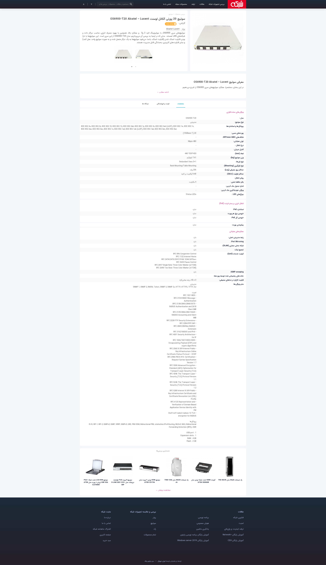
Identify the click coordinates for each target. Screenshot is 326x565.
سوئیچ (171, 14)
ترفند (193, 4)
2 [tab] (135, 66)
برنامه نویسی (203, 517)
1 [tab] (132, 66)
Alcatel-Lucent (173, 29)
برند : (183, 29)
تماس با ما (167, 4)
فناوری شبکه (238, 517)
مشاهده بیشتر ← (163, 490)
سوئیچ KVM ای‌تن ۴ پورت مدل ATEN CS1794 (149, 481)
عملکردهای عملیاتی (236, 231)
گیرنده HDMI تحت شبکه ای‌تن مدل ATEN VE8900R (203, 481)
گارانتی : (181, 23)
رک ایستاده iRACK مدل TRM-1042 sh (176, 481)
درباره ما (107, 517)
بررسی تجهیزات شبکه (217, 4)
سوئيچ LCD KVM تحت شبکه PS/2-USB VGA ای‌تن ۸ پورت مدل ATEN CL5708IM (96, 482)
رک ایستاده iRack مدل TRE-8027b (230, 480)
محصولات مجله (181, 4)
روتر (154, 517)
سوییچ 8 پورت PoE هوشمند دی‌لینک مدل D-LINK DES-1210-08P (122, 482)
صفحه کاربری (105, 534)
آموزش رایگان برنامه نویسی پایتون (194, 534)
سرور (149, 561)
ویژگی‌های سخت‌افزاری (235, 112)
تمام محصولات (150, 534)
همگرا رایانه (169, 24)
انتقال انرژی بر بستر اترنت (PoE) (231, 203)
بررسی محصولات (179, 14)
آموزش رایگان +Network (233, 534)
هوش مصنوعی (203, 523)
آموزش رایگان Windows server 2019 (193, 540)
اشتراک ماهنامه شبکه (102, 529)
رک (155, 529)
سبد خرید (107, 540)
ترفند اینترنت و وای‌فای (234, 529)
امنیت (241, 523)
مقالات (201, 4)
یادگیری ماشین (202, 529)
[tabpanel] (123, 54)
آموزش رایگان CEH (236, 540)
